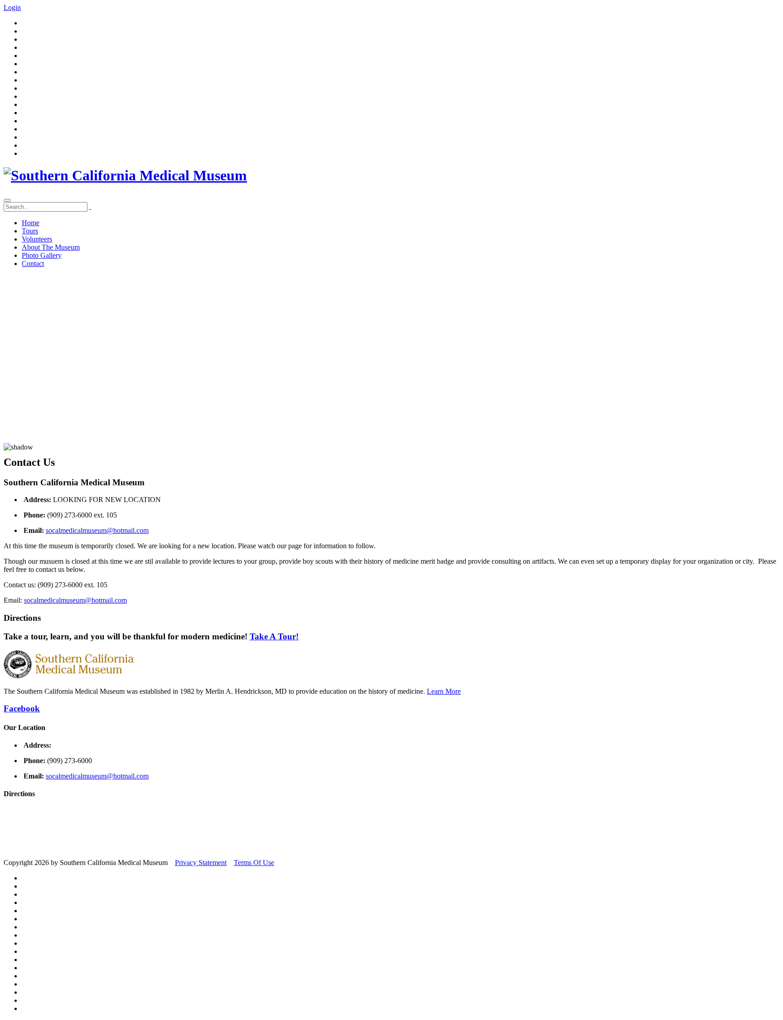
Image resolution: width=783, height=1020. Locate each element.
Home (30, 223)
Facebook (22, 708)
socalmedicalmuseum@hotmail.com (97, 530)
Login (12, 7)
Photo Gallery (42, 255)
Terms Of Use (254, 862)
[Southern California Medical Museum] (125, 175)
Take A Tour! (274, 636)
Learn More (444, 691)
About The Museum (51, 247)
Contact (33, 263)
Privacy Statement (201, 862)
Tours (30, 231)
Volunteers (37, 239)
